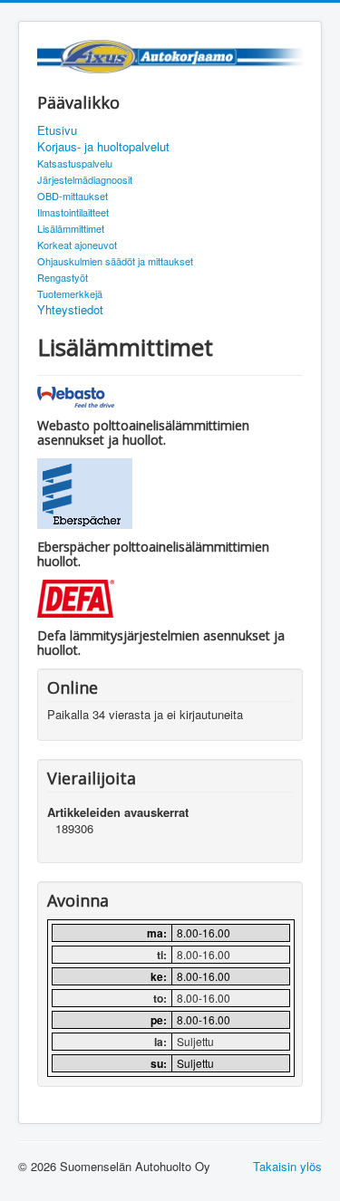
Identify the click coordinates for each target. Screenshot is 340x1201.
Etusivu (57, 130)
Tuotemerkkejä (69, 293)
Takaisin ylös (287, 1166)
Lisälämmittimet (70, 228)
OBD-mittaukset (72, 195)
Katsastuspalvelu (74, 163)
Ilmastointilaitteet (73, 212)
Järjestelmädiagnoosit (84, 179)
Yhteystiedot (70, 310)
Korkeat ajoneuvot (77, 244)
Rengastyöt (62, 277)
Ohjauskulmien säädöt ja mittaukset (115, 261)
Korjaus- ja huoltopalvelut (103, 147)
